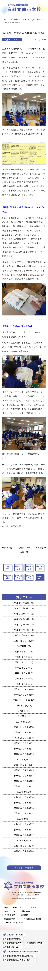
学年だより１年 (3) (24, 656)
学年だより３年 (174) (24, 813)
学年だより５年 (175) (24, 754)
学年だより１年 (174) (24, 802)
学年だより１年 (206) (24, 851)
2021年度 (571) (24, 818)
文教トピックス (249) (24, 845)
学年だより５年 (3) (24, 678)
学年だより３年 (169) (24, 781)
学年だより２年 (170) (24, 737)
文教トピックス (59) (24, 635)
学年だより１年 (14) (24, 629)
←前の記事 (7, 547)
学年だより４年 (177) (24, 748)
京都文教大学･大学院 (15, 934)
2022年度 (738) (24, 791)
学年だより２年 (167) (24, 775)
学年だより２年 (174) (24, 808)
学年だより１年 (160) (24, 689)
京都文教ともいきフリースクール (20, 959)
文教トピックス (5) (24, 651)
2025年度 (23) (24, 646)
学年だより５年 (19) (24, 608)
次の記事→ (40, 547)
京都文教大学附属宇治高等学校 (20, 955)
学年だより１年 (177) (24, 829)
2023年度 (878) (24, 759)
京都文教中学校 (35, 943)
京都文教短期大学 (14, 938)
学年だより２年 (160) (24, 694)
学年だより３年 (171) (24, 743)
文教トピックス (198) (24, 727)
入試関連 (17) (24, 716)
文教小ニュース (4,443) (24, 700)
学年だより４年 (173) (24, 786)
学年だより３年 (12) (24, 619)
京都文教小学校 (13, 947)
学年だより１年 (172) (24, 732)
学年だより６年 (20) (24, 602)
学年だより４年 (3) (24, 673)
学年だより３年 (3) (24, 667)
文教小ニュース (12, 39)
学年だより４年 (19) (24, 613)
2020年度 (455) (24, 840)
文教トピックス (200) (24, 640)
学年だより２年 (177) (24, 834)
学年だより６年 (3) (24, 683)
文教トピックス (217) (24, 824)
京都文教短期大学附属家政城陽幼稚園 (22, 951)
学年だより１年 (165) (24, 770)
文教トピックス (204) (24, 764)
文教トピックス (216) (24, 797)
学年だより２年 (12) (24, 624)
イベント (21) (24, 710)
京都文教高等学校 (14, 943)
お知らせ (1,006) (24, 705)
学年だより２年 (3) (24, 662)
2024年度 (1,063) (24, 721)
